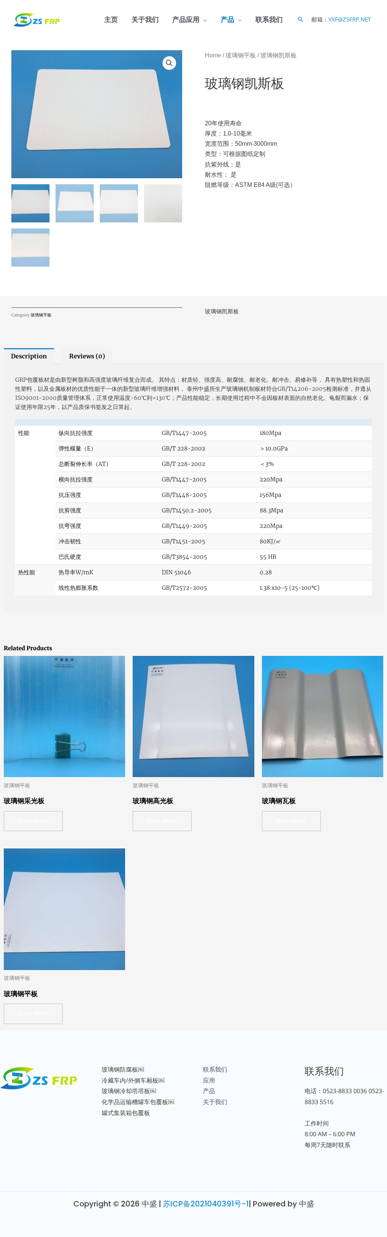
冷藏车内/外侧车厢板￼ (133, 1080)
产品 (227, 19)
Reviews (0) (87, 356)
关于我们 (145, 19)
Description (29, 356)
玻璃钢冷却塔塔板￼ (129, 1091)
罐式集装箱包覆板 (126, 1113)
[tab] (29, 356)
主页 (111, 19)
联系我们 (269, 19)
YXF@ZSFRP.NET (349, 19)
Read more (33, 821)
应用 (209, 1080)
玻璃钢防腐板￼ (123, 1069)
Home (213, 55)
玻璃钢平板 (241, 55)
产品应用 (186, 19)
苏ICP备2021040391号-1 (206, 1203)
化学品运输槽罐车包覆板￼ (138, 1102)
